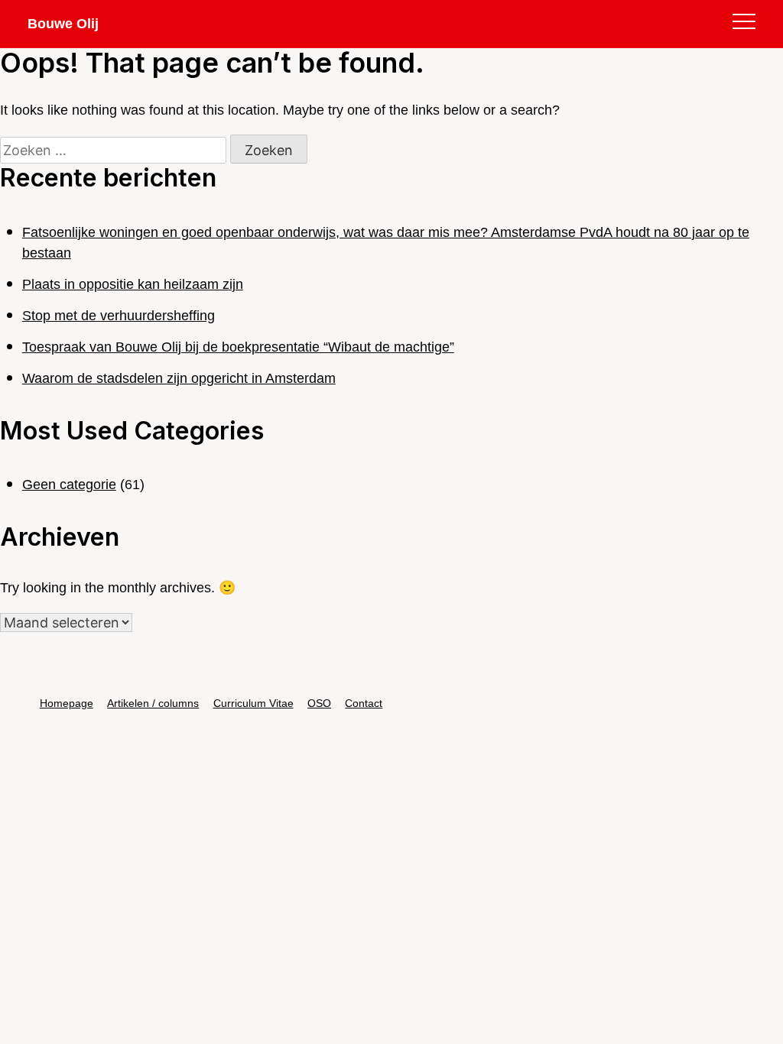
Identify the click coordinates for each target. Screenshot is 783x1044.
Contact (363, 703)
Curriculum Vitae (253, 703)
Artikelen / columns (153, 703)
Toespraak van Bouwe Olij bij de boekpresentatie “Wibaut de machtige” (238, 347)
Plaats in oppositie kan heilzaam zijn (132, 284)
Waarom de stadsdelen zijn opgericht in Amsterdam (179, 378)
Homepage (66, 703)
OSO (319, 703)
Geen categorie (69, 484)
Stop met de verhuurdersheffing (118, 315)
